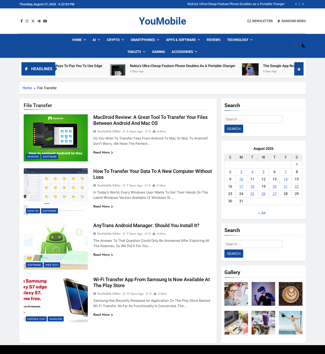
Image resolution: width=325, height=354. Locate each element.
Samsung (55, 319)
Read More (101, 152)
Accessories (182, 52)
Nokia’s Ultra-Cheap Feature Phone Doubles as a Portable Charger (236, 4)
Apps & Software (181, 40)
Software (50, 157)
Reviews (213, 40)
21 (286, 186)
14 (286, 179)
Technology (237, 40)
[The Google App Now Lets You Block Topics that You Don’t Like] (237, 71)
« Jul (262, 213)
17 (241, 186)
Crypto (113, 40)
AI (94, 40)
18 (252, 186)
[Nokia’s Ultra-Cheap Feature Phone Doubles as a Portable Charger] (104, 71)
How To (32, 211)
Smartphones (143, 40)
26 (264, 194)
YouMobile (162, 21)
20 (275, 186)
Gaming (158, 52)
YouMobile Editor (109, 131)
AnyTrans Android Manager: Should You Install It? (146, 225)
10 (241, 179)
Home (77, 40)
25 (252, 194)
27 (275, 194)
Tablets (134, 52)
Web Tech (52, 265)
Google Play (36, 319)
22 (297, 186)
